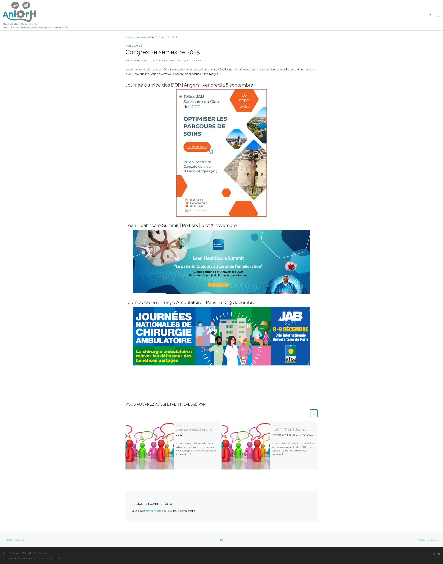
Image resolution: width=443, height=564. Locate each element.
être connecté (153, 510)
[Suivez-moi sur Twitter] (439, 554)
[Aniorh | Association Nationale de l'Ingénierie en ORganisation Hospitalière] (20, 12)
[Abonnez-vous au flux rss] (434, 554)
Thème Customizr (50, 558)
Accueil (129, 37)
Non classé (141, 37)
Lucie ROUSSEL (139, 60)
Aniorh (16, 553)
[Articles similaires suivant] (314, 413)
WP (18, 558)
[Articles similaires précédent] (306, 413)
